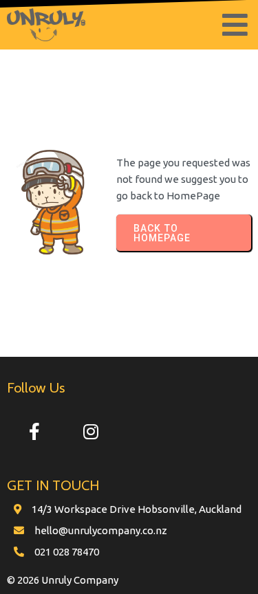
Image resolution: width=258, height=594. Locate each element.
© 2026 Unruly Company (62, 580)
